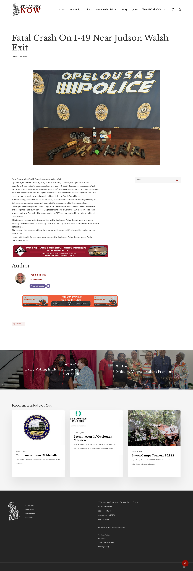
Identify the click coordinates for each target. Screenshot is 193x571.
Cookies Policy (104, 535)
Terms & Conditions (106, 543)
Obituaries (29, 509)
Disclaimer (102, 539)
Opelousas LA (18, 323)
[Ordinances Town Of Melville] (38, 443)
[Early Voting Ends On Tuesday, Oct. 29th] (48, 369)
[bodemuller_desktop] (59, 258)
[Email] (48, 286)
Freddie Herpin (38, 275)
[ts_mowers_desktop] (70, 308)
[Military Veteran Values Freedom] (144, 369)
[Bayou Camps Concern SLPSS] (154, 443)
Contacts (29, 517)
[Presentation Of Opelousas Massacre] (96, 443)
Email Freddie (36, 279)
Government (30, 513)
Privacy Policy (103, 546)
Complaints (29, 505)
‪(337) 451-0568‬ (103, 519)
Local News (22, 414)
